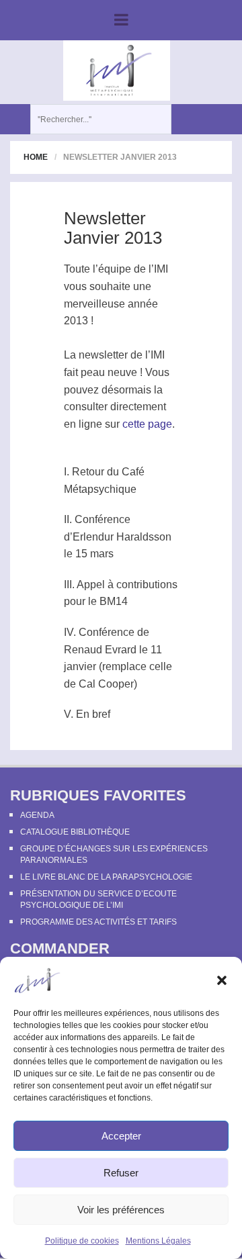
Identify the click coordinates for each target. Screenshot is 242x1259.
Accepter (121, 1135)
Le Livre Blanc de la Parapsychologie (106, 877)
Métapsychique (100, 489)
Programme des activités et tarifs (98, 922)
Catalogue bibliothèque (75, 832)
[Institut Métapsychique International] (116, 69)
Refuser (121, 1172)
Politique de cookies (82, 1241)
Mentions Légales (158, 1241)
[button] (222, 980)
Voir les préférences (121, 1209)
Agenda (37, 815)
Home (36, 157)
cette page (147, 424)
